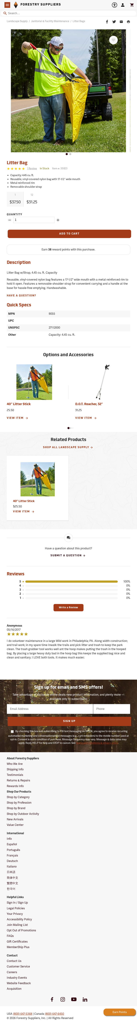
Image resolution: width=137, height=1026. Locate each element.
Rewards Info (15, 786)
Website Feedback (19, 983)
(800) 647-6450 (54, 1014)
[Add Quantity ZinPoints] (58, 220)
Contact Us (14, 961)
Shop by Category (18, 797)
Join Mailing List (17, 925)
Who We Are (15, 764)
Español (12, 844)
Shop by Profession (19, 803)
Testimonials (15, 775)
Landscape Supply (17, 21)
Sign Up (69, 721)
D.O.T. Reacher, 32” (89, 404)
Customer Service (18, 966)
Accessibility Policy (19, 919)
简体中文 (12, 878)
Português (13, 850)
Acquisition (14, 989)
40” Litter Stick (19, 404)
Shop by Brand (16, 808)
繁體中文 (12, 883)
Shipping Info (15, 769)
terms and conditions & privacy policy (97, 743)
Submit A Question (66, 555)
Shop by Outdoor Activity (23, 814)
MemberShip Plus (18, 947)
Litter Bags (79, 21)
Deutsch (12, 861)
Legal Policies (16, 908)
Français (12, 855)
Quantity (14, 214)
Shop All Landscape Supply (66, 447)
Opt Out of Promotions (21, 930)
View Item (15, 418)
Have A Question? (21, 295)
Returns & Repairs (18, 780)
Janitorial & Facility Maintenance (50, 21)
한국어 (11, 889)
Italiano (12, 866)
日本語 (11, 872)
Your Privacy (15, 914)
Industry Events (17, 978)
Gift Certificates (17, 941)
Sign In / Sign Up (17, 902)
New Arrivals (15, 819)
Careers (12, 972)
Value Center (15, 825)
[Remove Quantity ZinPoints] (9, 220)
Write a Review (68, 607)
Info (9, 839)
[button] (68, 428)
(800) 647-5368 (22, 1014)
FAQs (10, 936)
